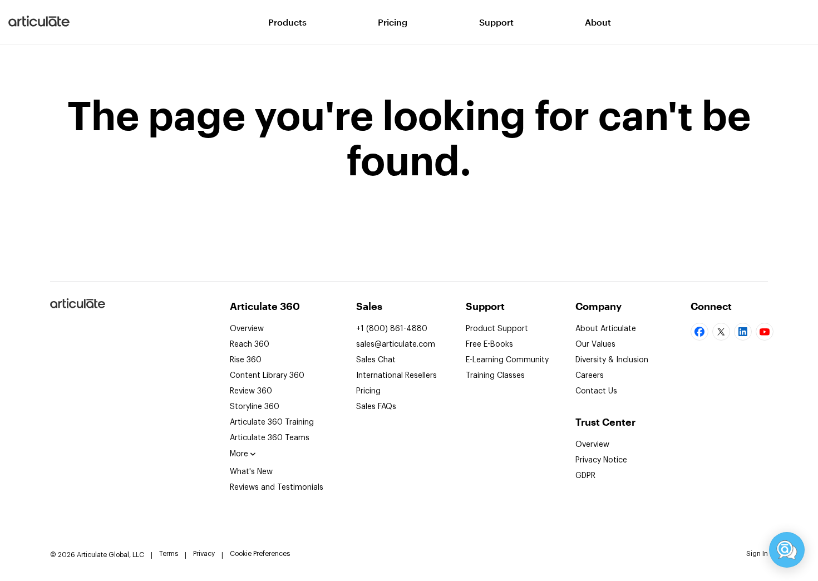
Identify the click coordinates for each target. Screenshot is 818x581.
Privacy (204, 553)
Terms (168, 553)
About (598, 22)
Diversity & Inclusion (611, 360)
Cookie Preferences (260, 553)
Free (489, 344)
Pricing (392, 22)
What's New (251, 472)
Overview (247, 329)
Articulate (77, 307)
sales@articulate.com (395, 344)
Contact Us (596, 391)
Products (287, 22)
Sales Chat (376, 360)
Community (507, 360)
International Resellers (396, 376)
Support (496, 22)
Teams (269, 438)
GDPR (585, 476)
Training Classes (495, 376)
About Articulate (605, 329)
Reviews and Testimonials (276, 487)
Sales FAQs (376, 407)
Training (272, 422)
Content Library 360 (267, 376)
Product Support (497, 329)
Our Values (595, 344)
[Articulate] (39, 22)
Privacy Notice (601, 460)
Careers (589, 376)
